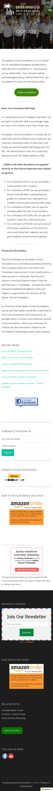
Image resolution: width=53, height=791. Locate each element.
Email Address (9, 446)
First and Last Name (11, 439)
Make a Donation (26, 92)
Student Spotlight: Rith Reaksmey (17, 364)
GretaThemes (26, 786)
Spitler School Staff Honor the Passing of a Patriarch (25, 370)
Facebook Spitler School (12, 710)
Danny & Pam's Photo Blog (13, 718)
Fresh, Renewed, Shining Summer (17, 351)
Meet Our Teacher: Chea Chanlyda (17, 357)
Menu (50, 10)
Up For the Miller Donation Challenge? (19, 377)
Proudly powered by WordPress (16, 782)
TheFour (44, 782)
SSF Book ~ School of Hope (13, 714)
